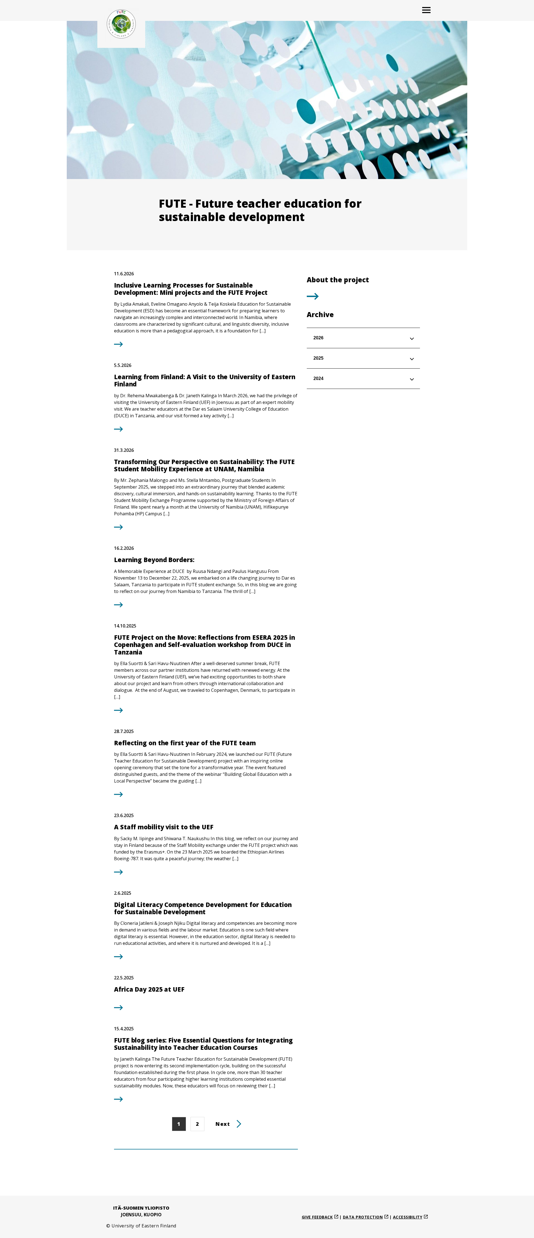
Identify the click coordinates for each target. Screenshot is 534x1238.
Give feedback (317, 1217)
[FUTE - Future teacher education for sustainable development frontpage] (121, 24)
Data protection (363, 1217)
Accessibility (407, 1217)
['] (313, 298)
